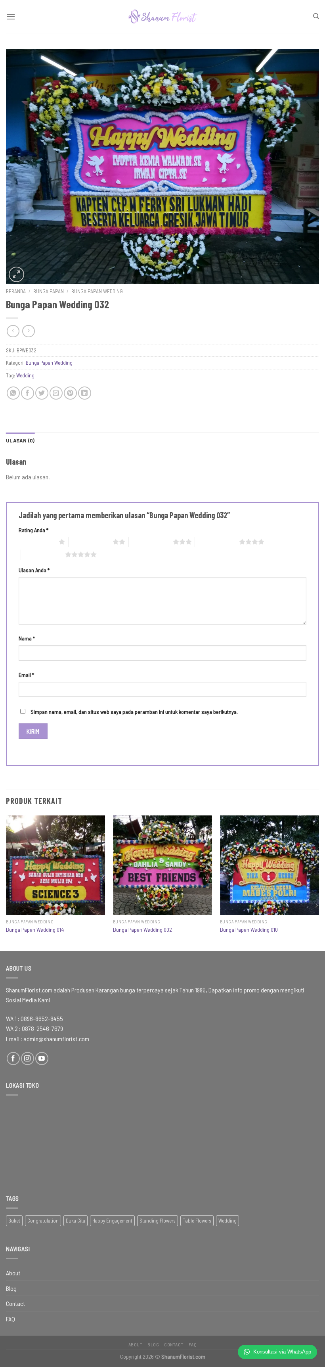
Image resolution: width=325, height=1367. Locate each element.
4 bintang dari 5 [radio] (217, 541)
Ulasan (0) (20, 440)
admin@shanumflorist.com (56, 1038)
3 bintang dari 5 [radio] (151, 541)
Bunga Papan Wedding (97, 291)
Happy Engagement (112, 1220)
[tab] (20, 440)
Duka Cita (75, 1220)
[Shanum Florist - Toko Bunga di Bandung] (162, 16)
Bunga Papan (48, 291)
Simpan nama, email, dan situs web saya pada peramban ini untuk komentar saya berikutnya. (134, 711)
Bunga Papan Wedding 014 (35, 929)
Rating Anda (33, 530)
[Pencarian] (316, 16)
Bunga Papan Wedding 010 (249, 929)
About (13, 1273)
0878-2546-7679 (42, 1028)
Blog (11, 1288)
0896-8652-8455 (42, 1018)
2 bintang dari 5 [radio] (91, 541)
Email (26, 674)
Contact (15, 1303)
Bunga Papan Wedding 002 (142, 929)
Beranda (16, 291)
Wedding (25, 375)
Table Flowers (197, 1220)
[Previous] (6, 882)
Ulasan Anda (34, 570)
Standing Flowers (158, 1220)
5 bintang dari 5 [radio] (43, 554)
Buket (14, 1220)
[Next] (319, 882)
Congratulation (43, 1220)
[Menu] (10, 16)
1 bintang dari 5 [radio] (37, 541)
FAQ (10, 1319)
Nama (27, 638)
